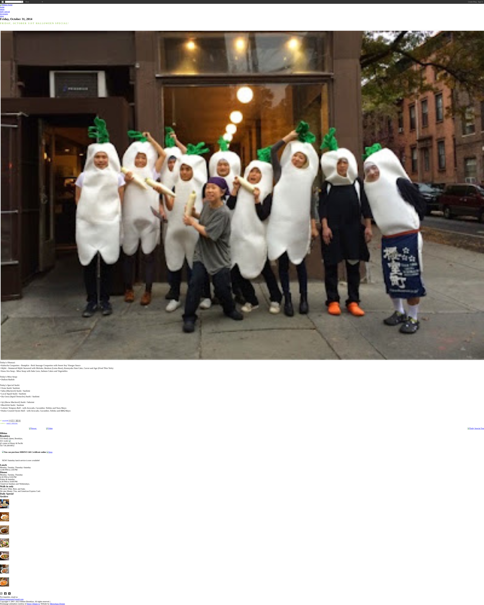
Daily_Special (12, 423)
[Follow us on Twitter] (9, 594)
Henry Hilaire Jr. (33, 604)
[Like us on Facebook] (5, 594)
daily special (5, 12)
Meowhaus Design (57, 604)
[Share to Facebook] (17, 421)
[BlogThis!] (12, 421)
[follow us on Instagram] (1, 594)
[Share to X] (14, 421)
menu (2, 9)
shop (2, 16)
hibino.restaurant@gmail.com (11, 599)
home (2, 7)
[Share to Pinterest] (19, 421)
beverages (4, 14)
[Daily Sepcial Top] (476, 428)
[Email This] (10, 421)
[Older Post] (49, 428)
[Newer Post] (33, 428)
